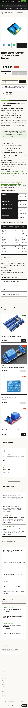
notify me (22, 81)
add (24, 340)
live (19, 653)
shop (2, 12)
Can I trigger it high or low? (11, 294)
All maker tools (14, 480)
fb (10, 93)
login (19, 1)
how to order (5, 669)
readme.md (4, 98)
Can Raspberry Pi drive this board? (11, 282)
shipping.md (13, 98)
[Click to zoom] (14, 30)
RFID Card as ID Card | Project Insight (11, 506)
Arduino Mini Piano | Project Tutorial (11, 495)
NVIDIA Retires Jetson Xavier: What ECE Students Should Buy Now (12, 551)
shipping (4, 671)
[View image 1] (3, 45)
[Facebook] (8, 705)
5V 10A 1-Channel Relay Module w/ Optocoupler (13, 367)
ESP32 (3, 173)
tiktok (3, 695)
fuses (19, 184)
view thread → (6, 611)
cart (23, 1)
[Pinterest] (19, 705)
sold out (23, 370)
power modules (13, 184)
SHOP (3, 1)
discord (4, 686)
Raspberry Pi (10, 173)
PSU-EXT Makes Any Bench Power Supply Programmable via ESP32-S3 (13, 575)
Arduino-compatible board (16, 171)
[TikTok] (15, 705)
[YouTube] (13, 705)
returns (4, 673)
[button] (5, 8)
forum (3, 684)
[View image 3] (14, 45)
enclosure (4, 185)
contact (4, 675)
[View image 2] (8, 45)
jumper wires (21, 173)
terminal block (18, 182)
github (15, 653)
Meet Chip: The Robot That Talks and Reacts (13, 517)
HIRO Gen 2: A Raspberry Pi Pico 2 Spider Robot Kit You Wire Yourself (12, 587)
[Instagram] (10, 705)
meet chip (9, 653)
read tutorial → (7, 500)
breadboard (4, 184)
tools (3, 657)
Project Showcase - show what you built (12, 609)
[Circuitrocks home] (2, 6)
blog (3, 682)
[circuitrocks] (1, 3)
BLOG (9, 1)
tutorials (4, 680)
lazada (3, 693)
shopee (3, 691)
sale (3, 663)
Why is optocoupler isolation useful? (11, 288)
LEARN (6, 1)
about (4, 653)
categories (4, 659)
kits (3, 661)
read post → (6, 557)
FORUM (12, 1)
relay (5, 12)
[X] (17, 705)
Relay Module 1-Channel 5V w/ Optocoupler (12, 336)
